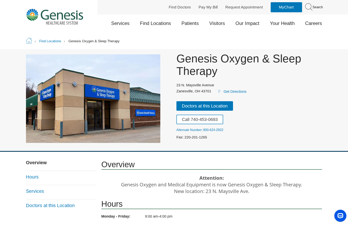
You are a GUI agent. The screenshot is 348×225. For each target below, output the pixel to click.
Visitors (217, 23)
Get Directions (235, 92)
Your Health (282, 23)
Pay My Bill (208, 7)
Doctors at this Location (205, 105)
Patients (190, 23)
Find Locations (155, 23)
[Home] (61, 16)
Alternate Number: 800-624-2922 (199, 130)
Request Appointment (244, 7)
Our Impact (247, 23)
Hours (32, 177)
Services (120, 23)
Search (317, 7)
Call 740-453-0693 (200, 119)
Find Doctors (180, 7)
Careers (313, 23)
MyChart (286, 7)
